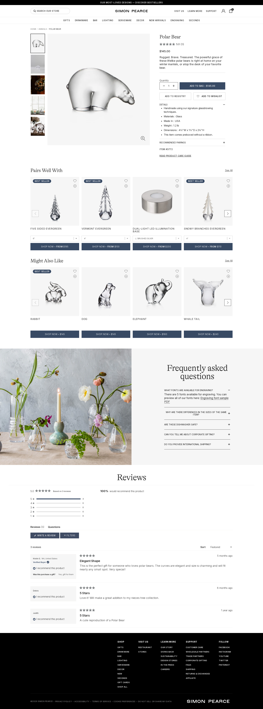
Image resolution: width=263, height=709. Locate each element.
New (119, 674)
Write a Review (48, 536)
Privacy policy (63, 701)
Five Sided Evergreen (45, 228)
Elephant (140, 319)
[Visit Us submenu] (185, 11)
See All (229, 170)
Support (211, 11)
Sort (203, 547)
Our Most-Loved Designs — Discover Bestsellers (131, 2)
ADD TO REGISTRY (175, 96)
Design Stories (169, 661)
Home (33, 29)
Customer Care (194, 648)
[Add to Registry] (75, 186)
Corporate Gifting (196, 661)
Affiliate (191, 678)
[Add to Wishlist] (75, 181)
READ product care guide (175, 156)
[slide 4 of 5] (37, 105)
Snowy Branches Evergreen (204, 228)
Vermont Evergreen (96, 228)
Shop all (122, 687)
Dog (84, 319)
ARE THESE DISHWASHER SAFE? (181, 424)
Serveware (125, 20)
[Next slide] (227, 213)
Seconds (194, 20)
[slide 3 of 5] (37, 85)
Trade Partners (195, 656)
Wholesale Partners (197, 652)
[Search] (35, 11)
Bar (95, 20)
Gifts (66, 20)
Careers (165, 669)
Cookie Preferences (124, 701)
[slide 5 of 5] (37, 126)
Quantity (164, 80)
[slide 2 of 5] (37, 64)
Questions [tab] (54, 527)
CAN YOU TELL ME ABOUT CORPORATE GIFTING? (189, 434)
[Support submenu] (218, 11)
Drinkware (81, 20)
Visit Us (179, 11)
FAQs (188, 665)
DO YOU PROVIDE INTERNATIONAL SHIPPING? (187, 444)
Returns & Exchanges (198, 674)
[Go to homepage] (131, 10)
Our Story (167, 648)
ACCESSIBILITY (81, 701)
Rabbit (35, 319)
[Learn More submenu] (204, 11)
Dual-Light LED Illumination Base (153, 230)
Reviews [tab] (37, 527)
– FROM (54, 246)
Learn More (195, 11)
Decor (140, 20)
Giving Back (167, 652)
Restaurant (145, 648)
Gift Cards (123, 683)
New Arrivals (157, 20)
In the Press (167, 665)
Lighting (107, 20)
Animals (43, 29)
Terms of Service (101, 701)
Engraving (177, 20)
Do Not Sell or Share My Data (155, 701)
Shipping (190, 669)
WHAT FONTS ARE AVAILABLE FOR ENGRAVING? (188, 390)
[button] (143, 138)
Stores (142, 652)
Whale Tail (192, 319)
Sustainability (169, 656)
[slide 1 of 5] (37, 43)
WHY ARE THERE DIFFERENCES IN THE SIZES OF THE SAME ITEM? (196, 413)
